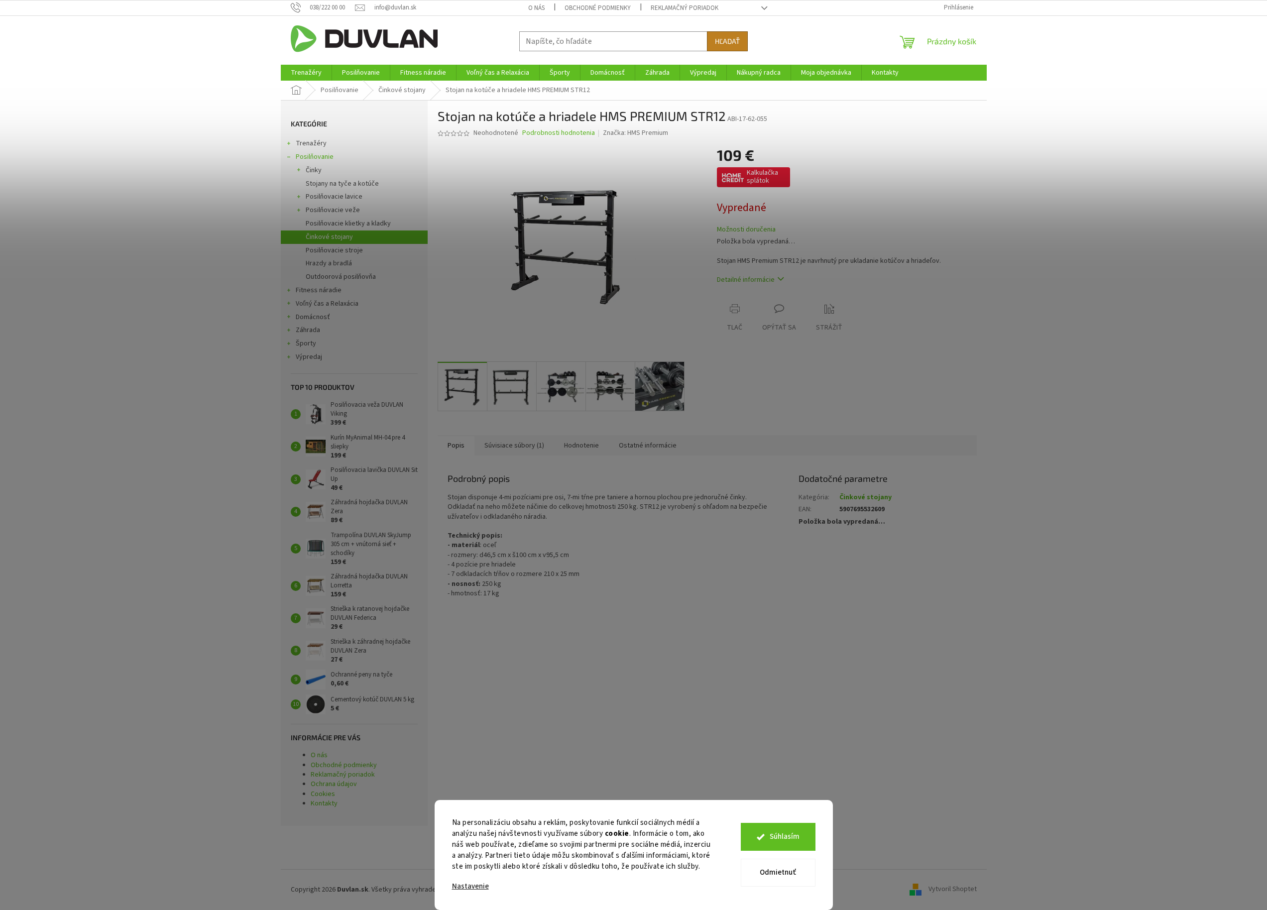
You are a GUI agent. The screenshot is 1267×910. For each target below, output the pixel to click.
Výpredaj (309, 357)
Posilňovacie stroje (334, 250)
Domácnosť (313, 317)
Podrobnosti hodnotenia (558, 133)
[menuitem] (306, 73)
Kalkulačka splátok (762, 177)
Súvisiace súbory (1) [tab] (514, 446)
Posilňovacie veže (333, 210)
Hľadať (727, 41)
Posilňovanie (315, 157)
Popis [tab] (456, 446)
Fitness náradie (319, 290)
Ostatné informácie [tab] (648, 446)
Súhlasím (785, 836)
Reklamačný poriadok (684, 7)
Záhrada (308, 330)
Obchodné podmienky (598, 7)
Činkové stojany (329, 237)
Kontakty (324, 803)
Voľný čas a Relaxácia (327, 304)
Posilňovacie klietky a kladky (348, 223)
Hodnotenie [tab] (581, 446)
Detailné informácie (746, 280)
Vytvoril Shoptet (952, 890)
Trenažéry (311, 143)
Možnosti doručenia (746, 229)
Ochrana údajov (334, 784)
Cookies (323, 794)
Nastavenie (470, 886)
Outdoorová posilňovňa (341, 277)
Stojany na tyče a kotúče (342, 184)
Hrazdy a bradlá (329, 263)
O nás (536, 7)
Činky (314, 170)
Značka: (635, 133)
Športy (306, 343)
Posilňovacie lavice (334, 197)
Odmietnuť (778, 872)
